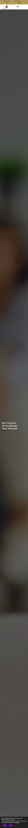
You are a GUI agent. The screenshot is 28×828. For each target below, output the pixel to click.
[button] (17, 6)
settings (17, 822)
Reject (11, 825)
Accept (4, 825)
